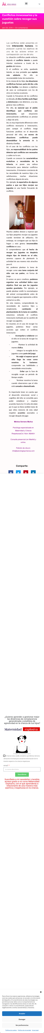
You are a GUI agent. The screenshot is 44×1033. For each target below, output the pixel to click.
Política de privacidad (24, 1030)
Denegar (22, 1019)
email (6, 765)
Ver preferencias (22, 1025)
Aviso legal (35, 1030)
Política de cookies (11, 1030)
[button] (41, 992)
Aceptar (22, 1014)
